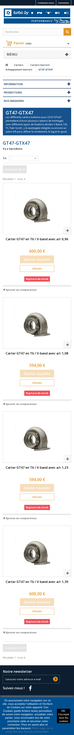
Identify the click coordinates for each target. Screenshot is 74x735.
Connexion (63, 2)
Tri (4, 158)
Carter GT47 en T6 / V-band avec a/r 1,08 (37, 353)
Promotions (13, 92)
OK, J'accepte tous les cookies (63, 716)
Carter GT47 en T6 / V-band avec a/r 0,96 (37, 239)
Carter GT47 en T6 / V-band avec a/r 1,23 (37, 467)
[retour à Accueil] (6, 65)
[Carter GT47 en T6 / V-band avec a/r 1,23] (37, 437)
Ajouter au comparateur (21, 289)
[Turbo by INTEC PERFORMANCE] (37, 16)
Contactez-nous (46, 2)
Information (13, 84)
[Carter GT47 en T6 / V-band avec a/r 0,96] (37, 208)
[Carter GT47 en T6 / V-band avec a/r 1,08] (37, 323)
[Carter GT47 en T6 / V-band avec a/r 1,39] (37, 551)
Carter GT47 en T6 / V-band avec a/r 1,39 (37, 581)
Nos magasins (14, 101)
